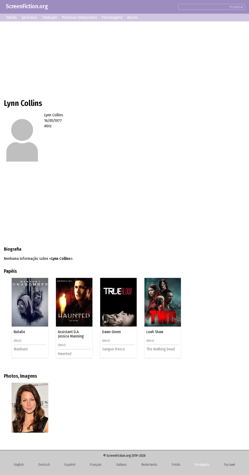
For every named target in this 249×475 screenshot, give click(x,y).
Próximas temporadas (79, 17)
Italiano (121, 465)
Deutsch (44, 465)
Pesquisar (236, 7)
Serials (11, 17)
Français (96, 465)
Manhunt (21, 349)
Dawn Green (111, 332)
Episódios (29, 17)
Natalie (19, 332)
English (19, 465)
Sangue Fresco (113, 349)
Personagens (112, 17)
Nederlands (149, 465)
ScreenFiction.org (27, 6)
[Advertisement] (124, 59)
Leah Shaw (154, 332)
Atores (132, 17)
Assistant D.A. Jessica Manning (71, 334)
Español (69, 465)
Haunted (64, 353)
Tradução (49, 17)
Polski (176, 465)
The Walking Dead (160, 349)
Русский (229, 465)
